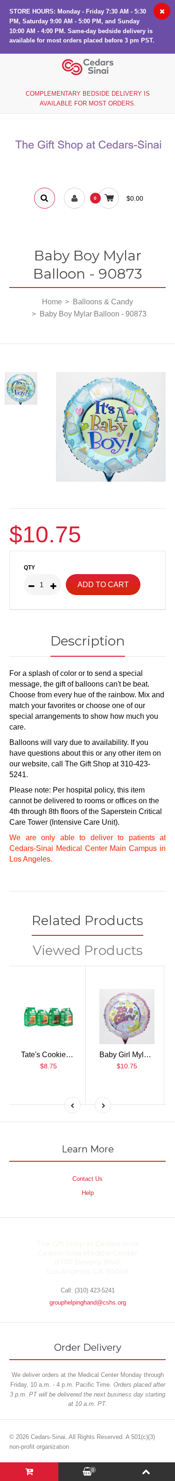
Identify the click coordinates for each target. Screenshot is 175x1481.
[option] (111, 427)
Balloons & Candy (103, 302)
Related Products (87, 920)
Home (52, 302)
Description (87, 641)
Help (88, 1192)
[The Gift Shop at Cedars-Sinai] (87, 151)
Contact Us (87, 1178)
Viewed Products (88, 950)
